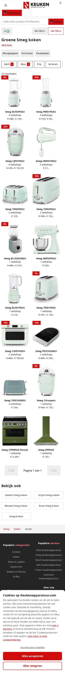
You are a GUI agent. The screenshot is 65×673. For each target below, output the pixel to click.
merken (55, 543)
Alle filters (56, 31)
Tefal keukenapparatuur (49, 550)
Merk (8, 64)
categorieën (22, 545)
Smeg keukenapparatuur (49, 555)
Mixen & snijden (16, 561)
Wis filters (39, 31)
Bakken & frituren (16, 571)
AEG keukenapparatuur (48, 564)
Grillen (16, 576)
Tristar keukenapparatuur (48, 569)
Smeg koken (16, 516)
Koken (16, 556)
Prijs (39, 64)
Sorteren (53, 64)
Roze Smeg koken (49, 505)
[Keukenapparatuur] (6, 31)
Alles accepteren (32, 656)
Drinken (16, 551)
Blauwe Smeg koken (16, 505)
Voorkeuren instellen (32, 647)
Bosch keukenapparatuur (49, 560)
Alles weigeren (32, 665)
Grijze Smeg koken (49, 495)
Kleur (25, 64)
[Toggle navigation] (5, 5)
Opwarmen (16, 566)
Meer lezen (7, 45)
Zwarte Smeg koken (16, 495)
